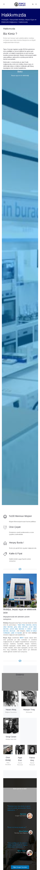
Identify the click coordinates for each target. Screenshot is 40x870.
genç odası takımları (20, 627)
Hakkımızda (9, 28)
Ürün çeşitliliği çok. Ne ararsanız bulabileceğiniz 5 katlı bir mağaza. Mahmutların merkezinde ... (17, 845)
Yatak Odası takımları (24, 625)
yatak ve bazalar (16, 633)
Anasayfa (4, 20)
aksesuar (12, 631)
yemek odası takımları (17, 629)
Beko (20, 71)
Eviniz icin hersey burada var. (17, 827)
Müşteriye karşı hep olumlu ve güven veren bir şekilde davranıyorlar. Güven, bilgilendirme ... (19, 808)
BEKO (22, 638)
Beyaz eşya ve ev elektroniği (20, 75)
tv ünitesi (28, 629)
